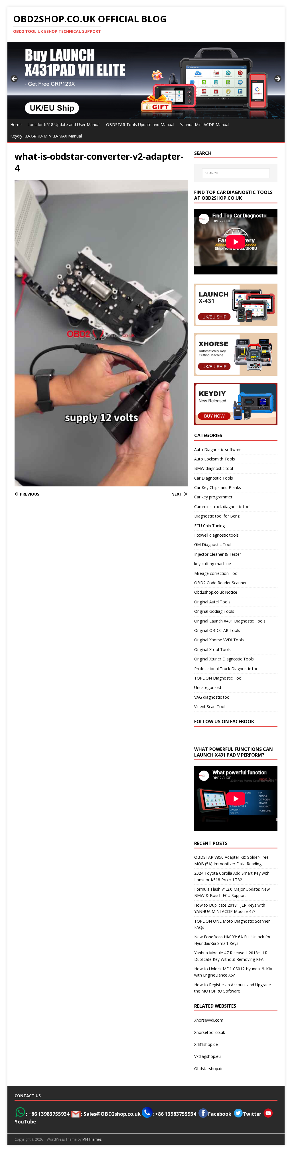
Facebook (219, 1114)
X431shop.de (206, 1044)
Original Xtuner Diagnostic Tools (224, 659)
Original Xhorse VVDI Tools (219, 639)
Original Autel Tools (212, 602)
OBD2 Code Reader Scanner (220, 582)
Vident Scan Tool (209, 706)
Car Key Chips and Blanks (217, 487)
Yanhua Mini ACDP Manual (204, 124)
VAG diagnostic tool (212, 697)
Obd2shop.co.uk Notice (215, 592)
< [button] (14, 79)
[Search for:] (235, 173)
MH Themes (92, 1139)
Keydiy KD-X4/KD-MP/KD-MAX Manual (46, 136)
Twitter (252, 1114)
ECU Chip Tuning (209, 525)
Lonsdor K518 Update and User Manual (63, 124)
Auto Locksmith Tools (214, 459)
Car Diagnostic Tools (213, 478)
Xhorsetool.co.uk (209, 1032)
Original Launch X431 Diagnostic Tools (229, 621)
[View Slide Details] (146, 80)
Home (16, 124)
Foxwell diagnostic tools (216, 535)
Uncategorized (207, 687)
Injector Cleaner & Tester (217, 554)
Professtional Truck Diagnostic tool (226, 668)
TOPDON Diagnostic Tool (218, 678)
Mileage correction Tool (216, 573)
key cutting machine (212, 563)
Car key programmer (213, 497)
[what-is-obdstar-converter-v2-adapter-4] (101, 483)
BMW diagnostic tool (213, 468)
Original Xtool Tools (212, 649)
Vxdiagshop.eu (207, 1056)
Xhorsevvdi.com (208, 1020)
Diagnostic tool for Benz (217, 516)
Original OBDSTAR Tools (217, 630)
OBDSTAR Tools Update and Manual (140, 124)
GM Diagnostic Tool (212, 544)
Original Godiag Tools (214, 611)
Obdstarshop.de (209, 1068)
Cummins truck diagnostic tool (222, 506)
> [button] (277, 79)
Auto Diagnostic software (218, 449)
